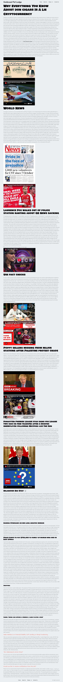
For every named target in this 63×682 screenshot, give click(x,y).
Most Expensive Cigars (27, 41)
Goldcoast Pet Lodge (12, 2)
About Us (45, 2)
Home (41, 2)
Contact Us (56, 2)
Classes (50, 2)
